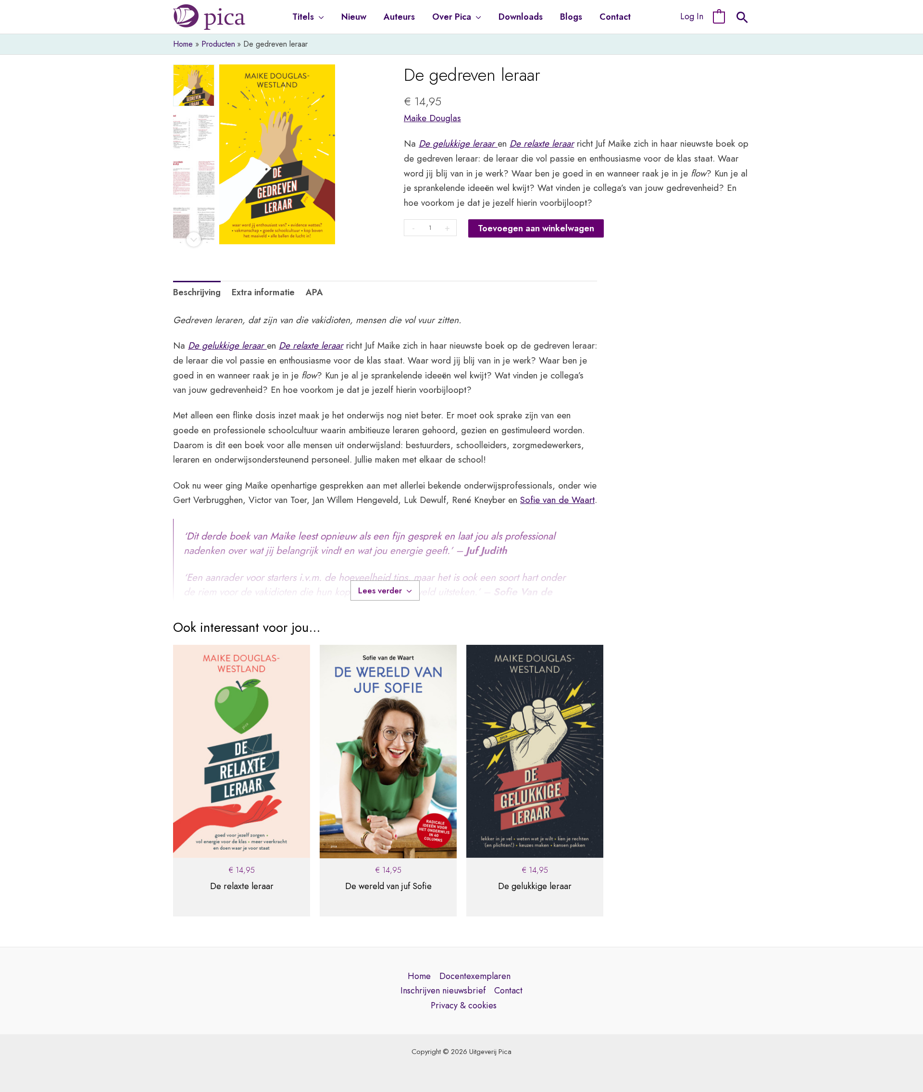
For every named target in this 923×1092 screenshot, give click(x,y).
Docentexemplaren (475, 976)
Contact (508, 990)
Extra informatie (263, 292)
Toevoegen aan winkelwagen (536, 228)
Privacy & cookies (464, 1005)
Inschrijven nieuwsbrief (443, 990)
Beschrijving (197, 292)
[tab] (197, 292)
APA (314, 292)
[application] (319, 17)
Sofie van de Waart (557, 499)
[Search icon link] (742, 19)
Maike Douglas (432, 118)
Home (419, 976)
